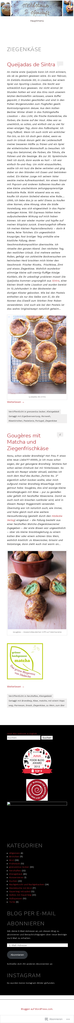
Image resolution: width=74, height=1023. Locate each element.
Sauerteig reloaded (19, 891)
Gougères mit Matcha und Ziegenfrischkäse (27, 442)
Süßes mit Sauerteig (20, 895)
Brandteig (27, 700)
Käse (35, 700)
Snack (29, 705)
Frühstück (14, 863)
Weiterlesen (15, 401)
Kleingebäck (53, 411)
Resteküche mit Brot (20, 888)
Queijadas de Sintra (31, 64)
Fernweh (45, 416)
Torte (12, 902)
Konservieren (16, 877)
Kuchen (13, 881)
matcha (43, 700)
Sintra (55, 280)
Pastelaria (29, 421)
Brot (11, 860)
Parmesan (19, 705)
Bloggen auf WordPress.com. (37, 1009)
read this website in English (22, 733)
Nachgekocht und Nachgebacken (26, 884)
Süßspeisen (15, 898)
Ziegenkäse (51, 421)
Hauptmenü (37, 20)
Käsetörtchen (15, 421)
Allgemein (14, 853)
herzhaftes (32, 696)
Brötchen (14, 856)
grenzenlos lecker (36, 411)
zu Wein (50, 705)
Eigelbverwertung (31, 416)
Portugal (39, 421)
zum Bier (60, 705)
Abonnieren (17, 954)
